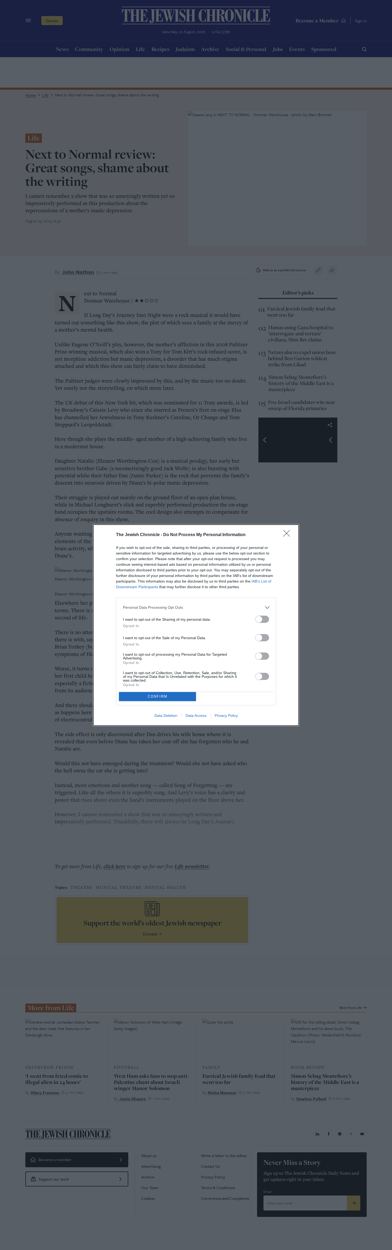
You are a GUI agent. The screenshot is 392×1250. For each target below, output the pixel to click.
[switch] (262, 619)
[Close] (288, 535)
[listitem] (196, 607)
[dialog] (196, 625)
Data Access (196, 715)
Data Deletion (165, 715)
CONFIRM (157, 696)
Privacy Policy (226, 715)
